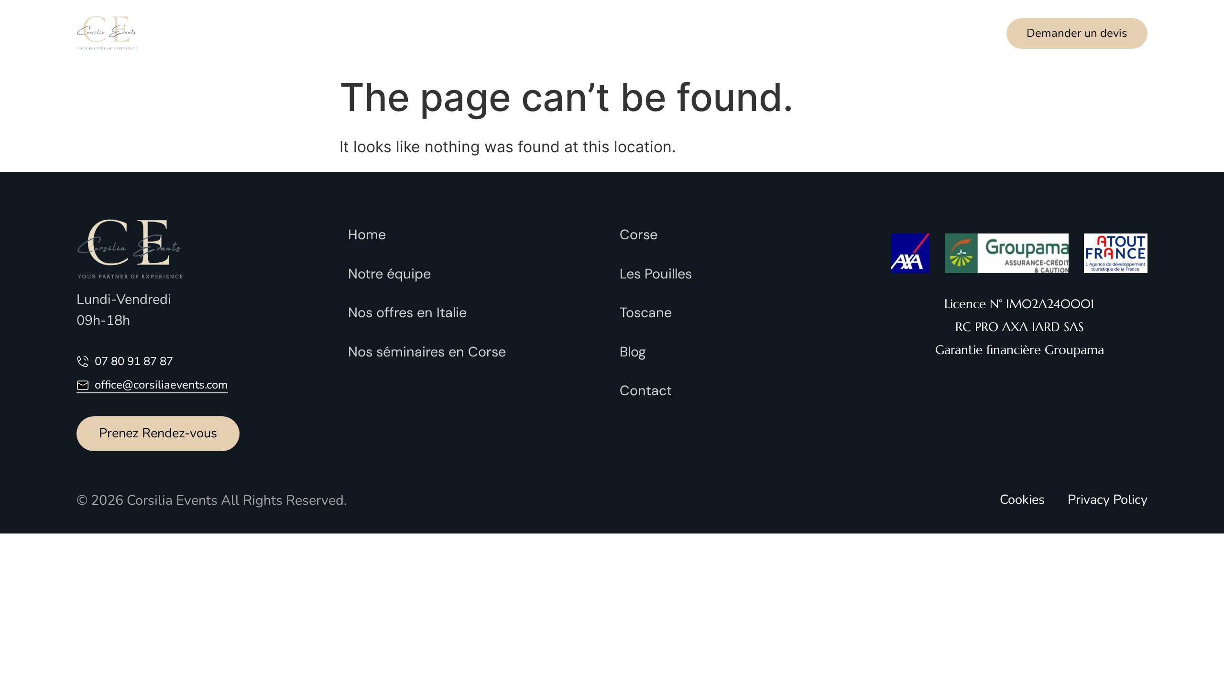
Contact (731, 33)
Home (367, 234)
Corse (638, 234)
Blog (633, 352)
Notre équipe (397, 33)
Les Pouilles (656, 274)
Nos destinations (617, 33)
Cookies (1022, 500)
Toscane (646, 312)
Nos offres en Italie (407, 312)
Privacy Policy (1108, 500)
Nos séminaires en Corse (427, 352)
